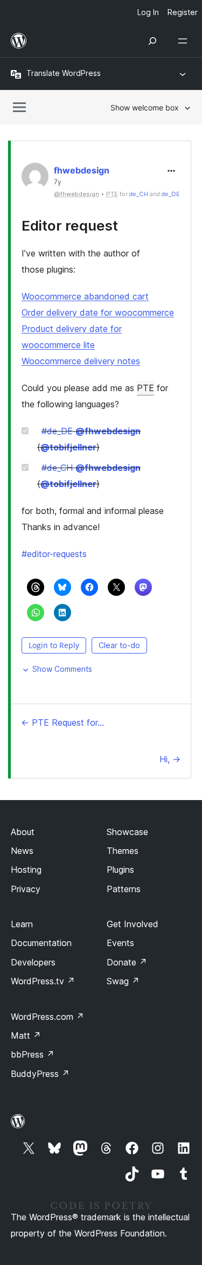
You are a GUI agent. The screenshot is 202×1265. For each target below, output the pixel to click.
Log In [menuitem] (148, 12)
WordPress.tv (43, 981)
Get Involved (132, 924)
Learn (22, 924)
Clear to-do (119, 645)
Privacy (25, 889)
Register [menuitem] (183, 12)
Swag (123, 981)
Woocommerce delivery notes (81, 361)
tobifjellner (68, 447)
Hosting (26, 869)
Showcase (127, 831)
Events (120, 942)
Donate (127, 962)
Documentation (41, 942)
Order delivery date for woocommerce (98, 312)
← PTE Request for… (62, 722)
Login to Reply (54, 645)
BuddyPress (40, 1073)
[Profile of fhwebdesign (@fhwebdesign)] (35, 178)
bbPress (32, 1054)
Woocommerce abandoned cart (85, 296)
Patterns (124, 889)
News (22, 850)
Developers (33, 962)
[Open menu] (185, 41)
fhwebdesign (81, 170)
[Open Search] (152, 41)
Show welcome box (144, 107)
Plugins (120, 869)
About (22, 831)
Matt (26, 1035)
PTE (145, 388)
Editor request (70, 225)
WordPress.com (47, 1016)
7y (57, 182)
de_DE (171, 194)
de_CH (138, 194)
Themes (122, 850)
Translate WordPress (63, 73)
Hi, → (169, 759)
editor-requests (54, 553)
